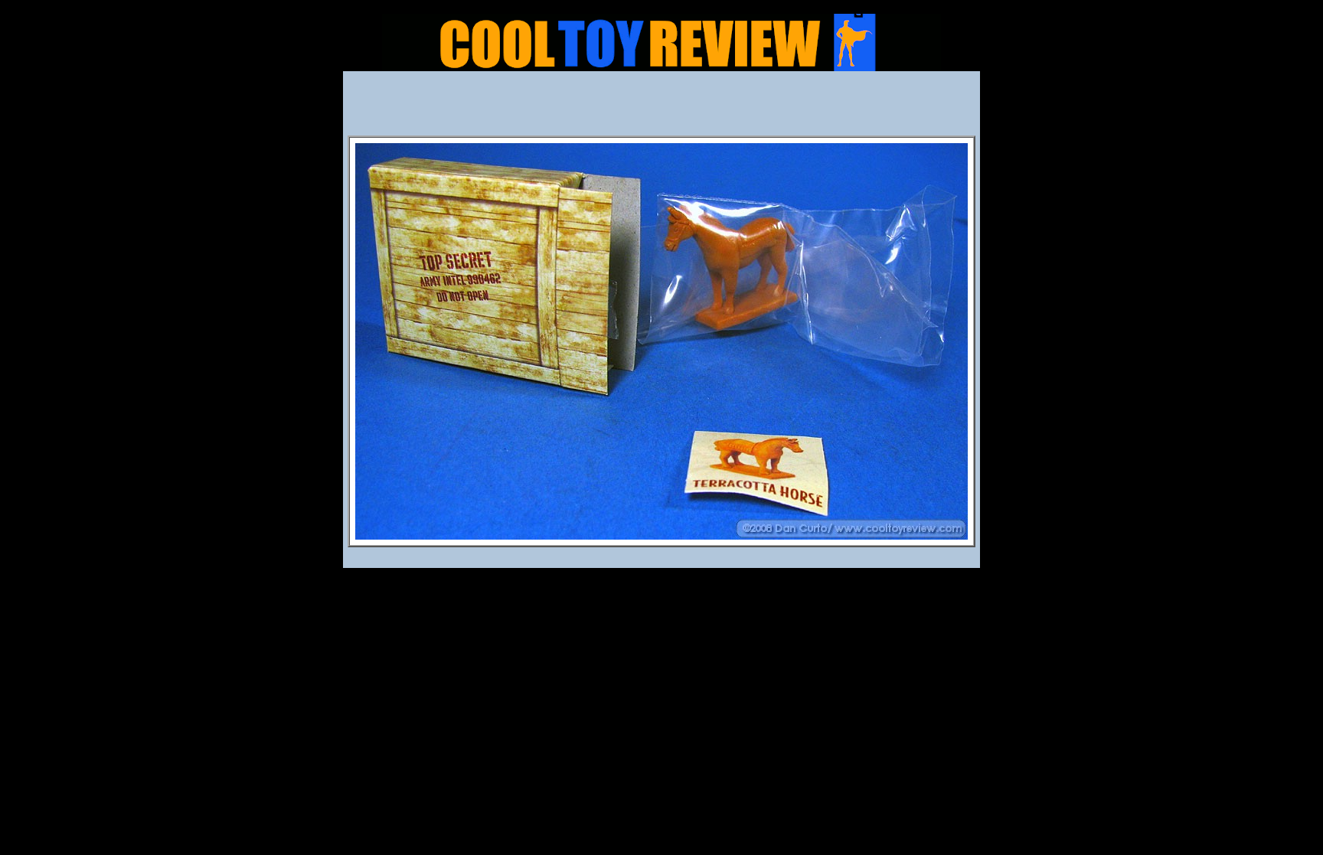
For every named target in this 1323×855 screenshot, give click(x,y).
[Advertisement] (661, 108)
